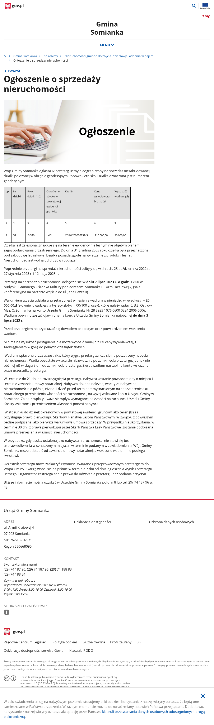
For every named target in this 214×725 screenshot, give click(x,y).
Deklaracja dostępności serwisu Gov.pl (34, 650)
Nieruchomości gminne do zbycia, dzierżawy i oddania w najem (109, 56)
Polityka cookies (65, 642)
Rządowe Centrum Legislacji (25, 642)
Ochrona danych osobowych (171, 522)
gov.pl (19, 632)
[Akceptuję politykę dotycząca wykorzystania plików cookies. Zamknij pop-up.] (203, 696)
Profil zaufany (120, 642)
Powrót (14, 71)
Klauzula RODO (81, 650)
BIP (138, 642)
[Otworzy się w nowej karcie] (6, 612)
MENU (105, 45)
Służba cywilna (94, 642)
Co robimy (51, 56)
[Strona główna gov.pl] (5, 56)
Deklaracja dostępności (92, 522)
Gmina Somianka (107, 27)
